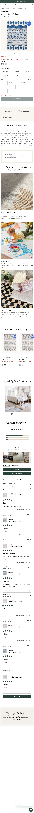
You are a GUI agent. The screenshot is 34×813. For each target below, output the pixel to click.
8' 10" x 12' (19, 87)
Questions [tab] (15, 465)
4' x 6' (16, 82)
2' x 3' (4, 82)
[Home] (17, 5)
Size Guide (30, 79)
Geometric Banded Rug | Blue (15, 521)
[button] (5, 16)
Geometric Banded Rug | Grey (15, 495)
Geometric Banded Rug (21, 8)
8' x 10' (12, 87)
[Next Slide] (30, 457)
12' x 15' (4, 91)
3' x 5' (10, 82)
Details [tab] (18, 126)
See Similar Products (24, 95)
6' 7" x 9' (5, 87)
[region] (17, 457)
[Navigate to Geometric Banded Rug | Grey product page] (10, 343)
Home (2, 8)
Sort (18, 479)
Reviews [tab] (6, 465)
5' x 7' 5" (23, 82)
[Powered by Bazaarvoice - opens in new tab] (17, 414)
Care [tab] (25, 126)
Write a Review (20, 474)
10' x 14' (27, 87)
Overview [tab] (10, 126)
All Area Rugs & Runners (10, 8)
